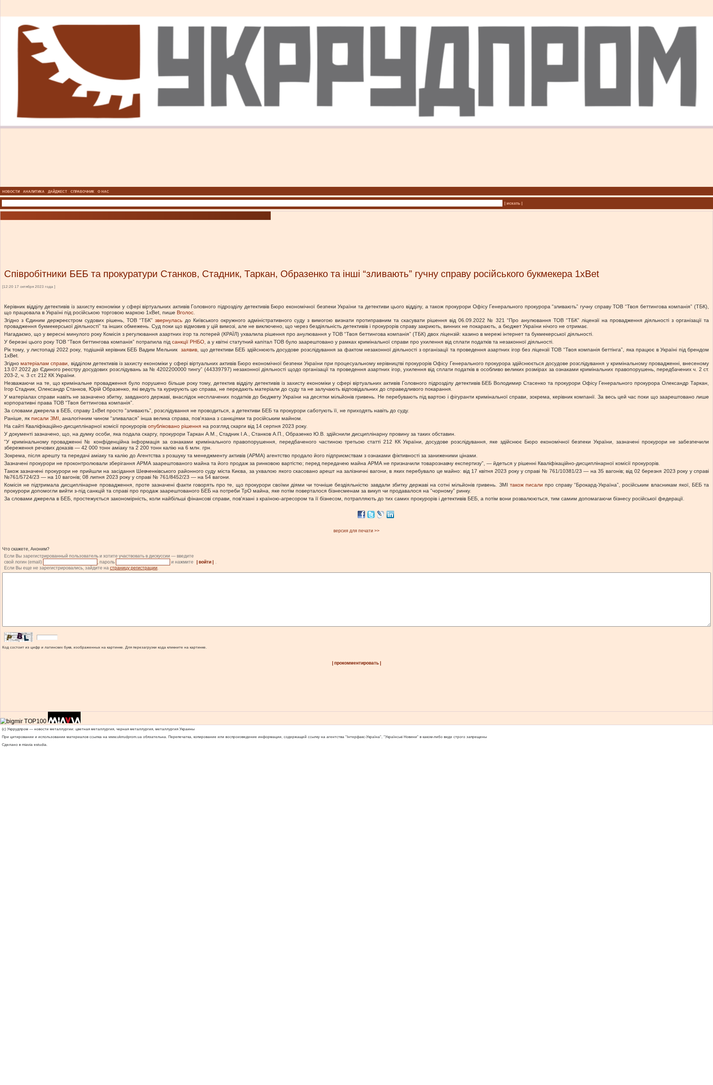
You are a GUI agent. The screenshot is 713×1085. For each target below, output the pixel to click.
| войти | (205, 562)
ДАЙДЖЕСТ (57, 192)
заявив (189, 350)
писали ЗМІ (45, 418)
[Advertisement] (89, 233)
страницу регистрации (133, 568)
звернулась (168, 320)
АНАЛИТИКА (34, 192)
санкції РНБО (188, 342)
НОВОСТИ (11, 192)
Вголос (185, 312)
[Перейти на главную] (356, 184)
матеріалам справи (44, 363)
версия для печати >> (356, 530)
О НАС (103, 192)
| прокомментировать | (356, 663)
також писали (526, 485)
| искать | (513, 203)
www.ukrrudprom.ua (125, 737)
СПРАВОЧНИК (82, 192)
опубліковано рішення (174, 426)
